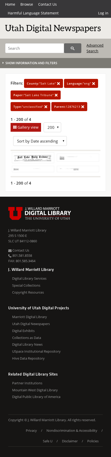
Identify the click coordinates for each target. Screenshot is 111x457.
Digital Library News (27, 344)
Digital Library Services (29, 278)
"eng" (79, 83)
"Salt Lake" (42, 83)
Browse (26, 4)
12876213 (67, 107)
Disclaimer (70, 441)
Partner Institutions (27, 383)
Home (10, 4)
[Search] (72, 48)
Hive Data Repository (28, 358)
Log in (103, 13)
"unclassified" (28, 107)
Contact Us (47, 4)
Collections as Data (26, 337)
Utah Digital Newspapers (31, 323)
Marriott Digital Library (29, 316)
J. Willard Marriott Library (27, 230)
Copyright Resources (28, 292)
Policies (93, 441)
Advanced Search (95, 48)
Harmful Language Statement (33, 13)
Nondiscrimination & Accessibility (71, 430)
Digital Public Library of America (36, 396)
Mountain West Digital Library (35, 390)
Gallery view (27, 127)
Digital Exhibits (23, 330)
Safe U (47, 441)
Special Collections (26, 285)
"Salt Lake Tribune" (34, 95)
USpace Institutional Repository (36, 351)
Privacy (31, 430)
